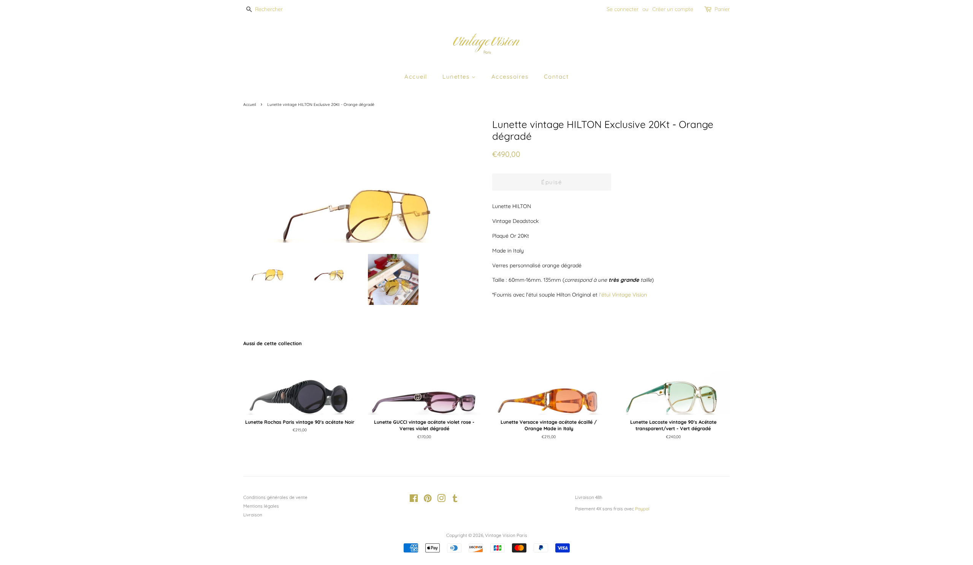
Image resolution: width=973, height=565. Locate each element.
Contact (556, 76)
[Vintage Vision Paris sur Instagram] (441, 500)
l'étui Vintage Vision (623, 294)
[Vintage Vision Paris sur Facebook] (413, 500)
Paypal (642, 508)
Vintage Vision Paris (506, 535)
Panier (722, 9)
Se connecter (623, 9)
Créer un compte (672, 9)
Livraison (252, 515)
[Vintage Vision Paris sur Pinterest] (427, 500)
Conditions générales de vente (275, 497)
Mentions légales (261, 506)
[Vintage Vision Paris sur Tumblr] (455, 500)
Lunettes (457, 76)
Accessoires (510, 76)
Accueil (415, 76)
